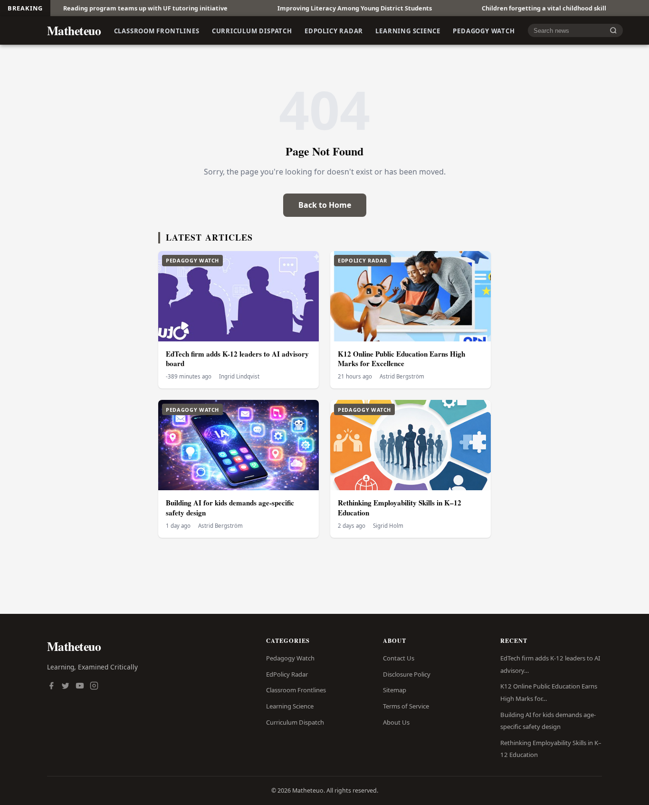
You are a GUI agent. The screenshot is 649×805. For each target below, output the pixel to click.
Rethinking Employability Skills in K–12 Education (399, 507)
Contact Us (398, 658)
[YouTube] (80, 686)
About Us (396, 722)
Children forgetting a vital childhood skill (516, 8)
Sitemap (394, 690)
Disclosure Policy (406, 674)
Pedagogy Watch (484, 30)
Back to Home (324, 205)
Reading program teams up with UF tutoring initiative (117, 8)
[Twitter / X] (65, 686)
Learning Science (407, 30)
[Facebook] (51, 686)
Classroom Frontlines (157, 30)
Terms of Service (406, 706)
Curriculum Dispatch (252, 30)
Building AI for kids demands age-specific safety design (230, 507)
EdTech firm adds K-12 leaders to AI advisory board (237, 359)
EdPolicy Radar (334, 30)
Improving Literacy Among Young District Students (326, 8)
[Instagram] (94, 686)
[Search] (613, 31)
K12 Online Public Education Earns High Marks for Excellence (401, 359)
